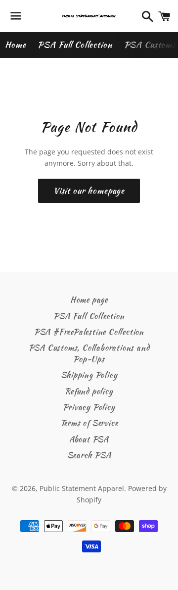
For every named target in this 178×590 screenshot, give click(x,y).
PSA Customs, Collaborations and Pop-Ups (89, 353)
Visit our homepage (89, 191)
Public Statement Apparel (82, 488)
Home (15, 44)
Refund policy (89, 391)
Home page (89, 299)
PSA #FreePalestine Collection (89, 332)
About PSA (89, 439)
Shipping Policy (89, 375)
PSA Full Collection (75, 44)
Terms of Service (89, 423)
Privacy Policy (89, 407)
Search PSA (89, 455)
